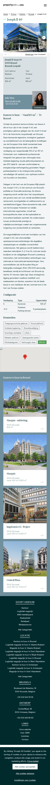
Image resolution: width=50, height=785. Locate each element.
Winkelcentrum (25, 624)
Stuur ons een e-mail (12, 101)
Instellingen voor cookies (25, 780)
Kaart (36, 54)
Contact (25, 739)
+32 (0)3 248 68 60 (25, 717)
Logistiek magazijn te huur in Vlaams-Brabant (25, 644)
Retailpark (25, 621)
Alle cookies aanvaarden (25, 766)
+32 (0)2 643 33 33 (25, 697)
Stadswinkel (25, 617)
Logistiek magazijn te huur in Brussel (25, 658)
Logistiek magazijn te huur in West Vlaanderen (25, 661)
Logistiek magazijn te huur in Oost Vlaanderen (25, 651)
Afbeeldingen (29, 54)
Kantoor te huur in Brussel (25, 641)
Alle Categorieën (25, 629)
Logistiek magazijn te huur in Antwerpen (25, 668)
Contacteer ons (39, 107)
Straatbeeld (42, 54)
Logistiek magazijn (25, 611)
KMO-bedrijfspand (25, 614)
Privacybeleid (32, 761)
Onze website (25, 729)
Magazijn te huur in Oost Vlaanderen (25, 671)
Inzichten (25, 736)
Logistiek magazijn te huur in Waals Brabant (25, 654)
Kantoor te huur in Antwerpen (25, 664)
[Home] (13, 5)
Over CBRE (25, 732)
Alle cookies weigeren (25, 773)
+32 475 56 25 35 (11, 103)
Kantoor (25, 607)
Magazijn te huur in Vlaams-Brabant (25, 648)
